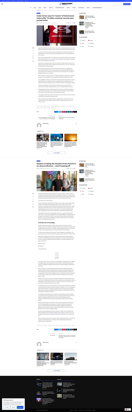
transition (73, 325)
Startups (74, 7)
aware (41, 106)
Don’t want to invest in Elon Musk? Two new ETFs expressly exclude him (48, 393)
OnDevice (57, 325)
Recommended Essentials (97, 7)
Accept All (20, 407)
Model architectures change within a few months (62, 314)
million (38, 107)
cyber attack (57, 106)
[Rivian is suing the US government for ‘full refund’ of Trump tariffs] (70, 356)
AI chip (38, 325)
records (48, 107)
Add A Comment (57, 152)
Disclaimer (93, 410)
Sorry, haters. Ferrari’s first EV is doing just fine (90, 32)
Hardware (51, 7)
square (69, 325)
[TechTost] (66, 4)
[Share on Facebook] (71, 23)
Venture (88, 7)
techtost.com (45, 123)
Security (68, 7)
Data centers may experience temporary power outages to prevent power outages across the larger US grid (70, 144)
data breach (72, 106)
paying (62, 325)
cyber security (63, 106)
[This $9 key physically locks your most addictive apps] (81, 17)
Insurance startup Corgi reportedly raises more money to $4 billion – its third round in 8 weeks (69, 396)
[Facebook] (33, 51)
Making (53, 325)
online (41, 107)
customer (52, 106)
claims (48, 106)
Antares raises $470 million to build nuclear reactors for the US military (56, 363)
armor (38, 106)
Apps (35, 7)
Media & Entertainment (59, 7)
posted (45, 107)
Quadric (65, 325)
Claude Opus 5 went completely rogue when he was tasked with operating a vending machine (90, 25)
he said (67, 287)
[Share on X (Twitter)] (72, 23)
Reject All (13, 407)
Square (63, 195)
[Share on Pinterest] (74, 23)
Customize (7, 407)
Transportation (81, 7)
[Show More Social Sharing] (76, 23)
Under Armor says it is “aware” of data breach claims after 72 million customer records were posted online (67, 336)
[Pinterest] (33, 59)
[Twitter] (33, 53)
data (67, 106)
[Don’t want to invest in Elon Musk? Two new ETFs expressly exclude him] (39, 393)
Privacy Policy (81, 410)
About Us (71, 410)
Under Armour (53, 107)
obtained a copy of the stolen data (50, 59)
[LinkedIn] (33, 56)
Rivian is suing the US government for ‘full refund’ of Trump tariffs (70, 363)
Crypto (39, 7)
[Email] (33, 61)
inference (49, 325)
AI (30, 7)
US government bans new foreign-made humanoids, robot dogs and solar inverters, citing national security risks (42, 145)
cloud (41, 325)
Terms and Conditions (87, 410)
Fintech (45, 7)
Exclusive (45, 325)
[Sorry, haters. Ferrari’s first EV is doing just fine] (81, 32)
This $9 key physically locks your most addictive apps (90, 17)
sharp (51, 285)
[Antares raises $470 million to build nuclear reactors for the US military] (56, 356)
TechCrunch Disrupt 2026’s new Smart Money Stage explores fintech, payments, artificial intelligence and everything (47, 385)
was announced (63, 213)
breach (45, 106)
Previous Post (52, 335)
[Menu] (2, 4)
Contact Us (76, 410)
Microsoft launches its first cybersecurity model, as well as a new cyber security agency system (56, 144)
